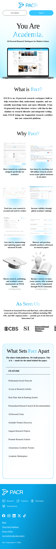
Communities (12, 506)
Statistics (24, 501)
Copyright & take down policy (13, 536)
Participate (39, 501)
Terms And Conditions (10, 527)
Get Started (15, 13)
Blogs (4, 523)
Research (10, 501)
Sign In (41, 13)
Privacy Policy (7, 531)
